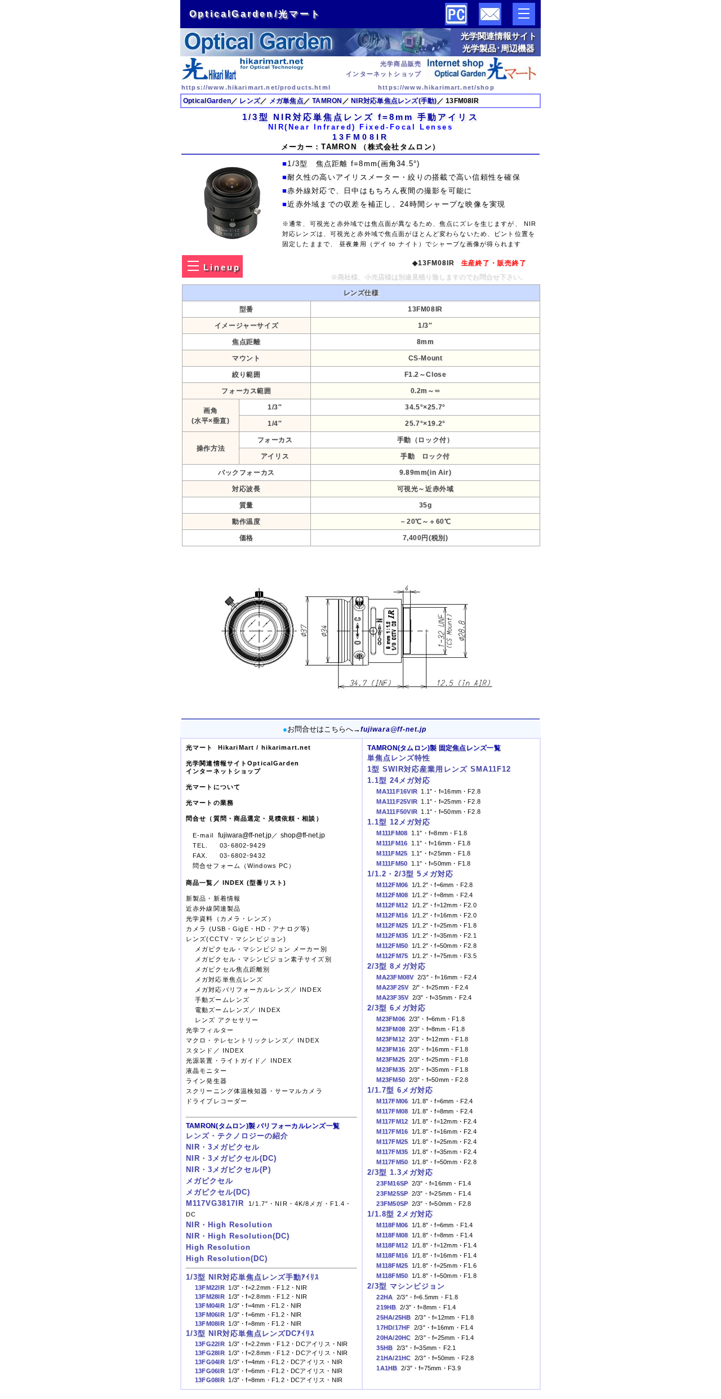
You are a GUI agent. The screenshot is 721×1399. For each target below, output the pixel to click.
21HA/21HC (393, 1358)
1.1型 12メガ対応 (398, 822)
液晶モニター (206, 1070)
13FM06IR (210, 1314)
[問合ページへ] (490, 23)
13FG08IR (210, 1379)
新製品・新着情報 (213, 898)
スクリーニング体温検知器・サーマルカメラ (254, 1091)
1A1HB (386, 1368)
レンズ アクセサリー (227, 1020)
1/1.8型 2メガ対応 (400, 1214)
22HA (384, 1297)
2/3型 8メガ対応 (396, 966)
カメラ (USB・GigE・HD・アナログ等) (248, 928)
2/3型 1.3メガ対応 (400, 1173)
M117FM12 (392, 1121)
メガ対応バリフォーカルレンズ (243, 989)
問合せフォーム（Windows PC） (244, 865)
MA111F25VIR (396, 801)
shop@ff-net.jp (303, 835)
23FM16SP (392, 1183)
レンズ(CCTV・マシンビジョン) (236, 938)
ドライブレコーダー (218, 1101)
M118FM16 (392, 1255)
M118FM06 (392, 1225)
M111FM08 (391, 833)
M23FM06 (390, 1018)
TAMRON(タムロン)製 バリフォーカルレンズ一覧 (263, 1125)
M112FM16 (392, 915)
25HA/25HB (393, 1317)
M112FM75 (392, 955)
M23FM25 (390, 1059)
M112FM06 (392, 884)
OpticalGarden (207, 100)
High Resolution (218, 1247)
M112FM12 (392, 905)
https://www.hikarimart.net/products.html (256, 87)
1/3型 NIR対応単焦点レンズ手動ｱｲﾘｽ (252, 1277)
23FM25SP (392, 1193)
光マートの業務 (210, 802)
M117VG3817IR (215, 1204)
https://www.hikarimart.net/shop (436, 87)
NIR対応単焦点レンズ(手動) (394, 100)
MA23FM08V (394, 977)
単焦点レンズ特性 (398, 758)
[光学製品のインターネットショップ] (481, 77)
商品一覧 (199, 882)
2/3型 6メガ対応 (396, 1008)
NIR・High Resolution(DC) (238, 1236)
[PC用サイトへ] (456, 23)
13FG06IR (210, 1370)
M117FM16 (392, 1131)
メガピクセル (209, 1181)
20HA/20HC (393, 1337)
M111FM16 (391, 843)
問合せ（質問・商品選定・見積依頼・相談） (254, 818)
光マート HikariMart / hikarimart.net (248, 747)
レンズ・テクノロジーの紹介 (237, 1136)
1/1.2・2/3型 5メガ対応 (410, 874)
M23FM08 (390, 1029)
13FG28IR (210, 1352)
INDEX (311, 989)
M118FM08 (392, 1235)
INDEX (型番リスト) (254, 882)
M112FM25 (392, 925)
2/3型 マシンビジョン (406, 1286)
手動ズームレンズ (222, 999)
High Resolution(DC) (227, 1259)
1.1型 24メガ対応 (398, 781)
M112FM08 (392, 895)
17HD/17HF (393, 1327)
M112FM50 (392, 945)
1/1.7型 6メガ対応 (400, 1090)
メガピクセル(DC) (218, 1192)
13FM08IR (210, 1323)
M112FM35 (392, 935)
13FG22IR (210, 1343)
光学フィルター (210, 1030)
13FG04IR (210, 1361)
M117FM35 (392, 1151)
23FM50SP (392, 1203)
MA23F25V (392, 987)
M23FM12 (390, 1039)
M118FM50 (392, 1275)
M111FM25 (391, 853)
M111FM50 (391, 863)
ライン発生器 (206, 1080)
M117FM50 (392, 1162)
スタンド (199, 1050)
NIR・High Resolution (229, 1225)
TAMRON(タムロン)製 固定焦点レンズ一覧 (433, 748)
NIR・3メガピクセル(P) (228, 1170)
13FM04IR (210, 1305)
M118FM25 (392, 1265)
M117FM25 (392, 1141)
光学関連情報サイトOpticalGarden (242, 763)
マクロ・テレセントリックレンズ (237, 1040)
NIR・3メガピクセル (223, 1147)
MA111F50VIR (396, 811)
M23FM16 (390, 1049)
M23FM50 (390, 1079)
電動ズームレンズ (222, 1009)
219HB (386, 1307)
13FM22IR (210, 1287)
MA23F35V (392, 997)
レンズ (249, 100)
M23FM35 (390, 1069)
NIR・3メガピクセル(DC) (231, 1158)
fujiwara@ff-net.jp (393, 729)
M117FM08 (392, 1111)
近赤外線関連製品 (213, 908)
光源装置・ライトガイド (223, 1060)
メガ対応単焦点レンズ (229, 979)
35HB (384, 1347)
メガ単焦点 (286, 100)
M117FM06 (392, 1101)
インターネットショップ (223, 771)
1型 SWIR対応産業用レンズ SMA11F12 (438, 769)
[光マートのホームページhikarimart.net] (243, 77)
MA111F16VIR (396, 791)
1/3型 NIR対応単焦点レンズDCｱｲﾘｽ (250, 1334)
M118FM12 (392, 1245)
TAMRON (327, 100)
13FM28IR (210, 1296)
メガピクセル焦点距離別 (232, 969)
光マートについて (213, 786)
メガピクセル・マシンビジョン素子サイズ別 (263, 959)
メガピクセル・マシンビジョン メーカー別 (261, 949)
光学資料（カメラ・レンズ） (230, 918)
